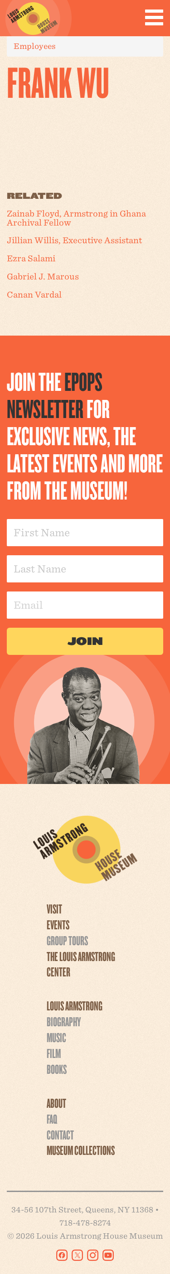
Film (54, 1053)
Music (56, 1037)
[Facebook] (62, 1255)
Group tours (67, 940)
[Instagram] (92, 1255)
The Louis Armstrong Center (81, 964)
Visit (54, 908)
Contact (60, 1134)
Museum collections (81, 1150)
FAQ (52, 1119)
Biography (64, 1021)
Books (57, 1069)
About (56, 1103)
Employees (35, 46)
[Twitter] (77, 1255)
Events (58, 924)
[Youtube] (108, 1255)
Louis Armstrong (74, 1005)
